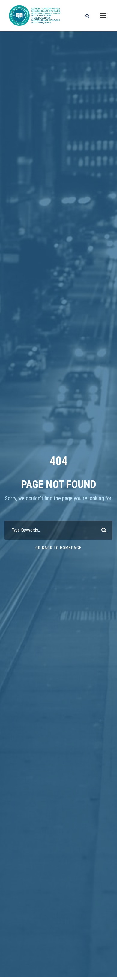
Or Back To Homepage (58, 547)
